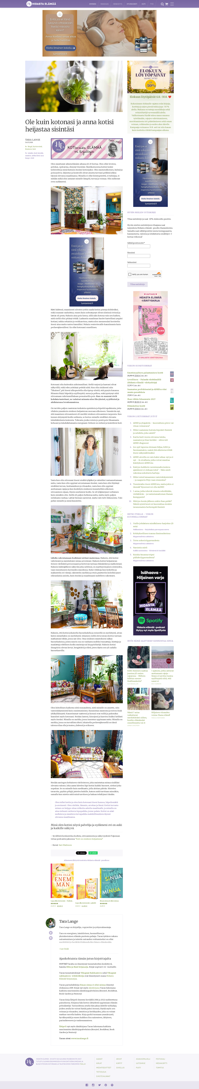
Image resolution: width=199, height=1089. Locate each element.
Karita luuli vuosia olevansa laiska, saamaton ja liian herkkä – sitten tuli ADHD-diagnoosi (150, 440)
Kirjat (99, 1063)
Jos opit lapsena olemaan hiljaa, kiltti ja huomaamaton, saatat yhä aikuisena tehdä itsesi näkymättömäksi (152, 450)
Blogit (30, 147)
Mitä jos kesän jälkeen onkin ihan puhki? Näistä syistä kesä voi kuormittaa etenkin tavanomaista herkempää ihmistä (152, 504)
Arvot (119, 1059)
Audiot (99, 1059)
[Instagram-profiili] (51, 938)
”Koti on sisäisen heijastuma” (89, 839)
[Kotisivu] (51, 933)
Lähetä (93, 853)
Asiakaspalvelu (143, 1059)
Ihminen (92, 4)
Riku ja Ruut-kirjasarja (77, 967)
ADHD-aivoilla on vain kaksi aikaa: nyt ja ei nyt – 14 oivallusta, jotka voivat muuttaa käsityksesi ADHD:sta (153, 460)
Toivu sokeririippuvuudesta (146, 540)
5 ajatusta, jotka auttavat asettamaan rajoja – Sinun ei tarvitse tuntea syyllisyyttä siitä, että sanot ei (162, 676)
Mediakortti (161, 1063)
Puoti (138, 1067)
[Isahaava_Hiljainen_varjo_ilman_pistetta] (150, 600)
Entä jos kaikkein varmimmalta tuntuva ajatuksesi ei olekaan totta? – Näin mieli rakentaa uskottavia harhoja (151, 470)
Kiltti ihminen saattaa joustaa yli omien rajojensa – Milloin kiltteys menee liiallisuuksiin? (137, 676)
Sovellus (120, 1067)
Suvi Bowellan (132, 684)
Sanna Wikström (133, 725)
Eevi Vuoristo (156, 684)
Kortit (119, 1063)
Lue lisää (64, 949)
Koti (144, 4)
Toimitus (160, 1067)
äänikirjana (94, 988)
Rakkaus (105, 4)
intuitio (30, 153)
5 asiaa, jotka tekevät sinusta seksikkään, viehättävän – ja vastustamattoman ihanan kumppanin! (153, 494)
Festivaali (160, 1059)
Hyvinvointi (132, 4)
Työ (151, 4)
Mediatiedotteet (103, 1067)
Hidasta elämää (54, 4)
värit (32, 158)
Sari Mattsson (65, 845)
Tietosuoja (101, 1072)
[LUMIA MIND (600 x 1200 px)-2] (86, 272)
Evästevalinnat (103, 1076)
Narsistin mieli (140, 547)
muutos (28, 156)
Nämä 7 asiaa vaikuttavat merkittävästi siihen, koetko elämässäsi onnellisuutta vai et (137, 717)
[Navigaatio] (172, 3)
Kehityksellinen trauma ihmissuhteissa (151, 533)
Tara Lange (32, 139)
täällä (82, 1064)
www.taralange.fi (80, 1038)
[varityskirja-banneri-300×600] (150, 325)
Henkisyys (117, 4)
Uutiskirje (140, 1063)
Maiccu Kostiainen (158, 718)
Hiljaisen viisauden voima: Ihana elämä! (160, 713)
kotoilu (40, 153)
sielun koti (36, 156)
